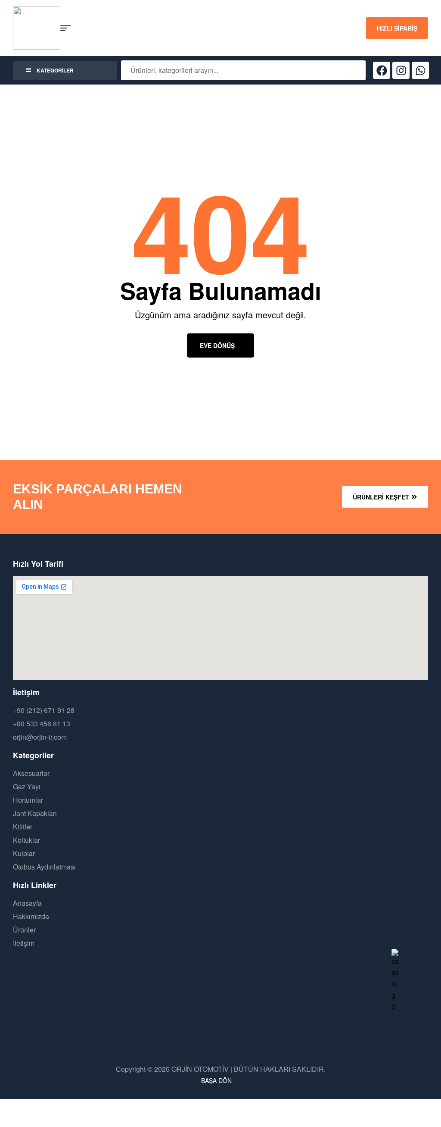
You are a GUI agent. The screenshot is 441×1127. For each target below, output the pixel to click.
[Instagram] (401, 70)
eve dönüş (217, 345)
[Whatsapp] (420, 70)
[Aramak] (353, 70)
